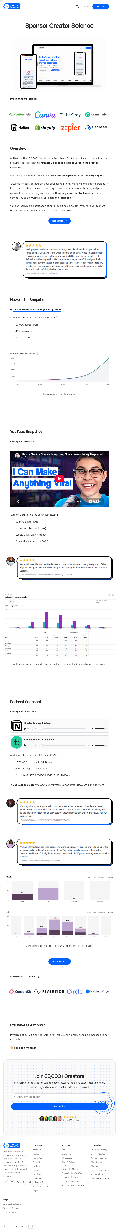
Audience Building (99, 1158)
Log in (35, 1190)
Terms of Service (10, 1208)
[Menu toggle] (113, 6)
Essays (36, 1170)
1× (87, 729)
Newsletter (38, 1158)
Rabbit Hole (38, 1154)
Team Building (97, 1174)
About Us (37, 1150)
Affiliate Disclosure (12, 1204)
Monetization (97, 1162)
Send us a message (25, 1048)
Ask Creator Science (100, 1178)
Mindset (94, 1166)
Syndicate (37, 1174)
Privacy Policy (9, 1212)
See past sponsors (23, 785)
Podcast (36, 1162)
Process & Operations (100, 1170)
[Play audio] (25, 729)
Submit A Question (41, 1186)
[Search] (77, 6)
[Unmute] (93, 729)
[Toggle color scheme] (31, 1226)
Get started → (59, 220)
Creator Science (18, 1226)
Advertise (37, 1178)
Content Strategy (98, 1154)
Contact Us (38, 1182)
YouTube (36, 1166)
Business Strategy (99, 1150)
